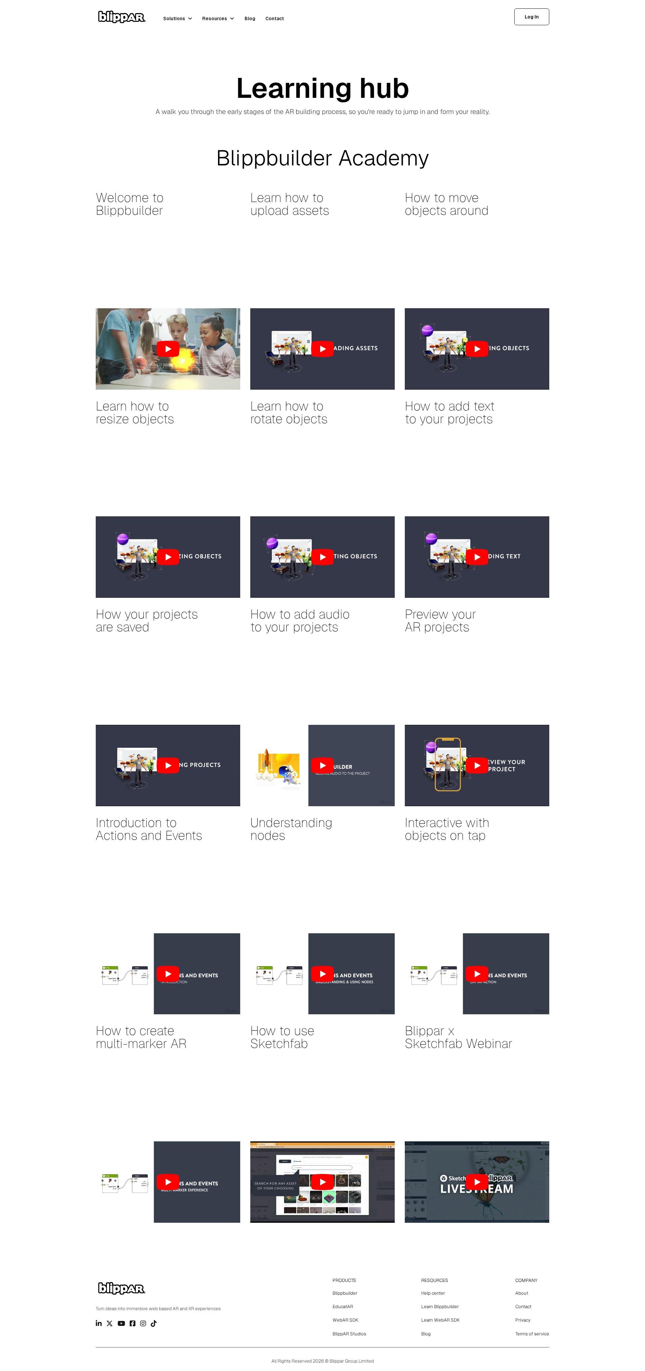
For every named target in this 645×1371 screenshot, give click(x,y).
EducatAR (343, 1306)
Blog (250, 18)
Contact (274, 18)
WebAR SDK (345, 1320)
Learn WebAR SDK (440, 1320)
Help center (433, 1293)
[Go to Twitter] (109, 1324)
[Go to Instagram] (143, 1324)
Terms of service (532, 1334)
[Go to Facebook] (133, 1324)
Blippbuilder (345, 1293)
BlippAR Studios (349, 1334)
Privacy (522, 1320)
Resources (214, 18)
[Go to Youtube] (121, 1324)
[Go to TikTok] (154, 1324)
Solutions (174, 18)
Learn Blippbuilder (440, 1306)
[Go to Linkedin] (99, 1324)
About (521, 1293)
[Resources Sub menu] (232, 18)
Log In (532, 17)
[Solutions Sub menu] (190, 18)
